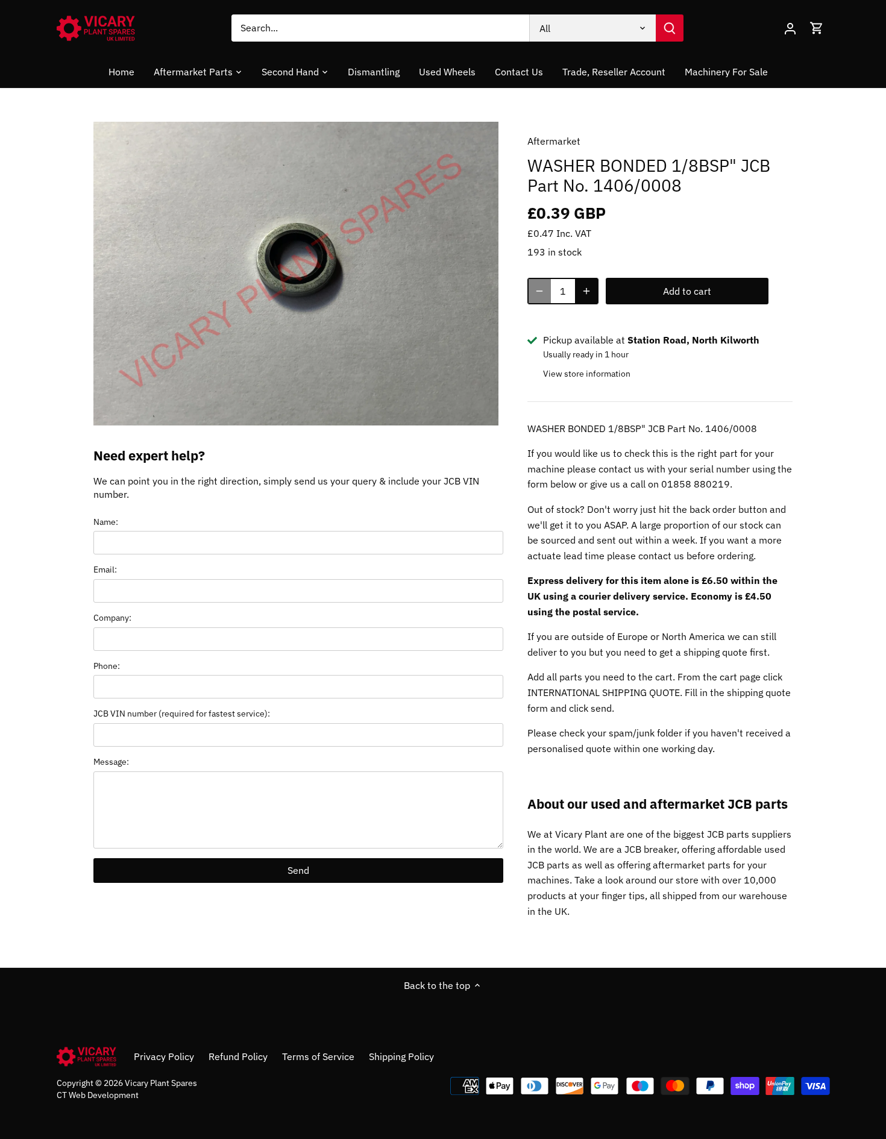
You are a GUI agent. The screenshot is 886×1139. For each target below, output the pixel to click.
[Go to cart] (816, 28)
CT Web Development (98, 1094)
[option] (295, 273)
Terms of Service (318, 1056)
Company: (112, 617)
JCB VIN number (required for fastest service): (181, 713)
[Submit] (669, 28)
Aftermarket (553, 141)
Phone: (106, 665)
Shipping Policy (401, 1056)
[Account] (790, 28)
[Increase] (586, 291)
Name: (105, 521)
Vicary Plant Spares (161, 1082)
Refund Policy (238, 1056)
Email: (105, 569)
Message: (111, 761)
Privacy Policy (164, 1056)
